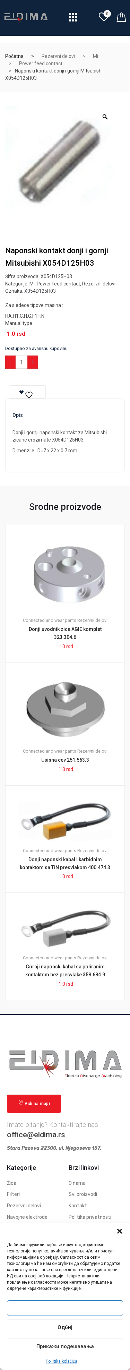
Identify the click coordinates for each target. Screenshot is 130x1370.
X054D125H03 (40, 291)
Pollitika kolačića (61, 1361)
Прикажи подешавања (65, 1346)
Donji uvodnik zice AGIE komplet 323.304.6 (65, 633)
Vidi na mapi (37, 1103)
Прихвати (65, 1308)
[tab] (17, 417)
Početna (14, 56)
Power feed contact (40, 63)
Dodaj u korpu (64, 362)
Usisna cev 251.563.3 (65, 760)
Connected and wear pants (49, 620)
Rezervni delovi (58, 56)
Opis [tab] (17, 415)
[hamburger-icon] (73, 18)
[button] (119, 1231)
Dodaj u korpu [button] (69, 1023)
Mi (95, 56)
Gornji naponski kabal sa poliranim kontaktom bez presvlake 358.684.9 (65, 970)
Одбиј (65, 1327)
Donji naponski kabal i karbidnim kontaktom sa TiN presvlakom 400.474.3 (65, 863)
